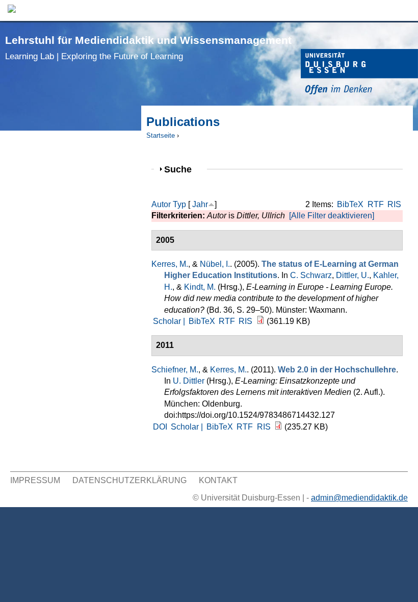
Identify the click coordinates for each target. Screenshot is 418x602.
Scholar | (170, 321)
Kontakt (218, 480)
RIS (394, 204)
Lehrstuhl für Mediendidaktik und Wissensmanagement (148, 47)
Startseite (160, 135)
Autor (161, 204)
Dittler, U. (352, 275)
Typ (179, 204)
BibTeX (350, 204)
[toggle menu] (405, 10)
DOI (160, 426)
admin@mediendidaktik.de (359, 497)
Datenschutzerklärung (129, 480)
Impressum (35, 480)
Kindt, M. (200, 287)
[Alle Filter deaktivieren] (331, 215)
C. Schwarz (311, 275)
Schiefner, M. (174, 369)
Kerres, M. (169, 264)
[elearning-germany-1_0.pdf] (260, 321)
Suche (182, 169)
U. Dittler (188, 381)
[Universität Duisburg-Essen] (359, 73)
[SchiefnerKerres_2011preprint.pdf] (278, 426)
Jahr (200, 204)
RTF (376, 204)
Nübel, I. (215, 264)
